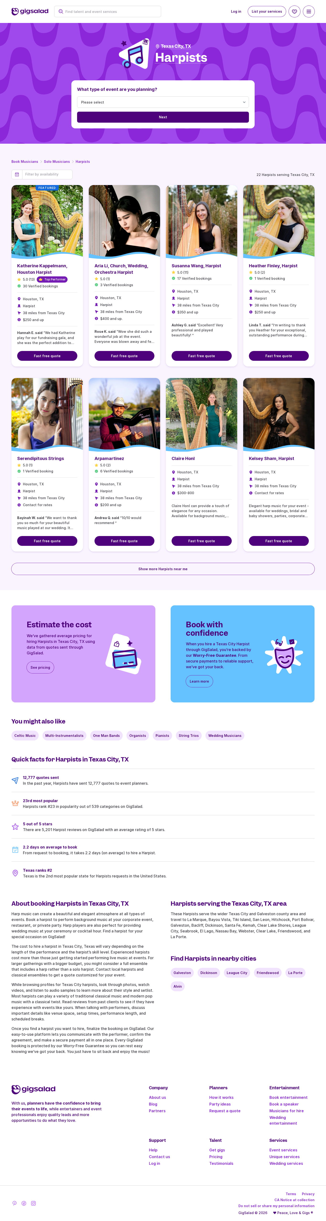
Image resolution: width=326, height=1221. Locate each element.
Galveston (182, 973)
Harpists (83, 161)
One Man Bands (106, 736)
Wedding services (286, 1163)
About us (157, 1097)
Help (153, 1150)
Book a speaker (284, 1104)
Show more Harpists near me (163, 569)
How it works (221, 1097)
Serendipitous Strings (40, 458)
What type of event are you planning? (117, 89)
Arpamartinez (109, 458)
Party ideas (220, 1104)
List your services (267, 11)
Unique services (284, 1156)
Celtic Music (25, 736)
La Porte (295, 973)
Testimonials (221, 1163)
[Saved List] (294, 11)
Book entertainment (288, 1097)
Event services (283, 1150)
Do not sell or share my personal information (276, 1206)
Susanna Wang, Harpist (196, 265)
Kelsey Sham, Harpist (271, 458)
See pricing (40, 667)
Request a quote (225, 1110)
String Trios (189, 736)
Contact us (159, 1156)
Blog (153, 1104)
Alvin (178, 986)
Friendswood (268, 973)
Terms (291, 1194)
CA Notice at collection (294, 1200)
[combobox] (110, 11)
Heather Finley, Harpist (273, 265)
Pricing (215, 1156)
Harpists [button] (181, 57)
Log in (236, 11)
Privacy (308, 1194)
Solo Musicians (57, 161)
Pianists (162, 736)
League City (237, 973)
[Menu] (309, 11)
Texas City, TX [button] (176, 46)
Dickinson (208, 973)
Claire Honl (183, 458)
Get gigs (217, 1150)
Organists (137, 736)
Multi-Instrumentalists (64, 736)
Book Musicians (24, 161)
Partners (157, 1110)
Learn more (199, 681)
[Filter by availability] (47, 174)
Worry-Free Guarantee (214, 655)
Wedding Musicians (225, 736)
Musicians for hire (286, 1110)
